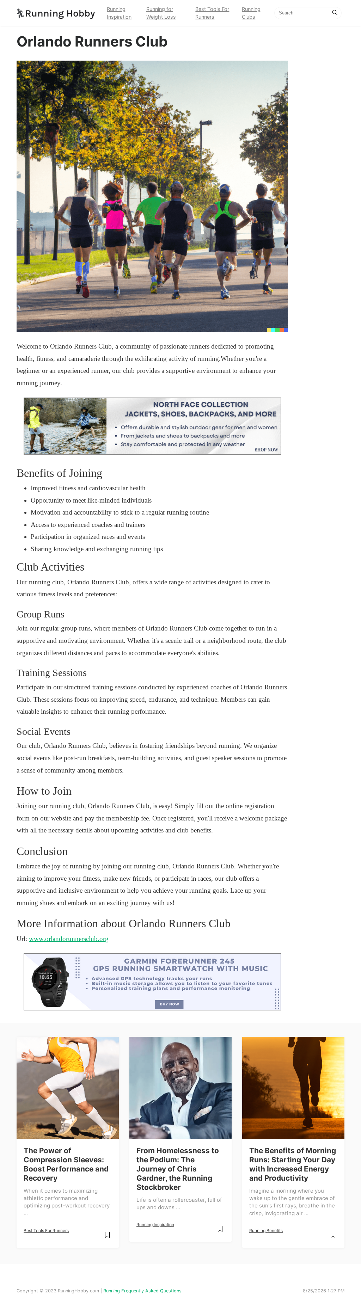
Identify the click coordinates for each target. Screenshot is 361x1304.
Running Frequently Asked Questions (142, 1290)
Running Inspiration (119, 13)
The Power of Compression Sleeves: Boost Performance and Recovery (66, 1164)
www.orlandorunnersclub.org (69, 938)
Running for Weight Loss (161, 13)
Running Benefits (266, 1230)
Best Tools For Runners (212, 13)
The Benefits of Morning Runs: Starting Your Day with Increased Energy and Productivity (292, 1164)
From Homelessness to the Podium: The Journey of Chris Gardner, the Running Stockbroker (177, 1169)
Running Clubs (251, 13)
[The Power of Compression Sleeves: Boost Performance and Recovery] (68, 1088)
